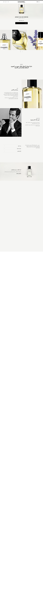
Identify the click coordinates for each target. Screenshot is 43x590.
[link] (5, 1)
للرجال (27, 265)
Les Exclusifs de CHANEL (20, 265)
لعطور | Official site (32, 265)
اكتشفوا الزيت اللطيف (18, 173)
